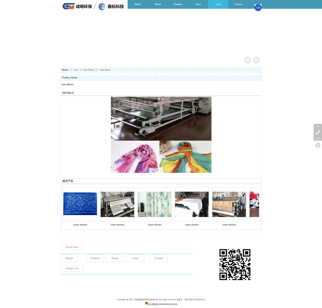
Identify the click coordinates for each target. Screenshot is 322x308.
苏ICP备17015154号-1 (195, 299)
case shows (80, 224)
